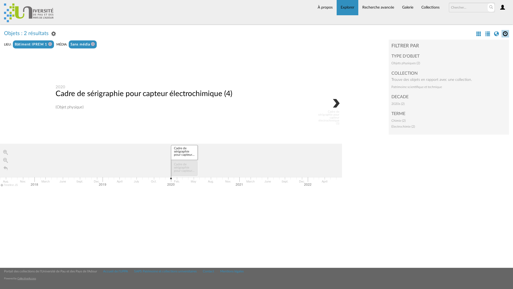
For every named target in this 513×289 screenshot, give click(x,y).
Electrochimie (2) (403, 126)
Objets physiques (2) (405, 63)
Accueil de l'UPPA (115, 271)
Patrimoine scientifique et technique (416, 87)
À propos (325, 7)
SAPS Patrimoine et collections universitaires (165, 271)
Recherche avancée (378, 7)
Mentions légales (232, 271)
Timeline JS (11, 185)
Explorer (347, 7)
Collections (430, 7)
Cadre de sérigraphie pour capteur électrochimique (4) (144, 93)
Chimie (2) (398, 120)
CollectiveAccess (26, 278)
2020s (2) (398, 103)
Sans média (81, 44)
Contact (208, 271)
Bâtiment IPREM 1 (31, 44)
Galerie (407, 7)
